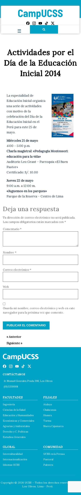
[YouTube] (40, 23)
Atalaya (47, 404)
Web (6, 287)
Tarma (47, 420)
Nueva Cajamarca (53, 426)
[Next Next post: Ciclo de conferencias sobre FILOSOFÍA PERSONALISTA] (12, 343)
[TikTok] (46, 23)
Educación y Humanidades (18, 415)
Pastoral (48, 459)
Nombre (9, 252)
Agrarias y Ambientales (16, 426)
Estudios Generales (14, 437)
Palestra (48, 464)
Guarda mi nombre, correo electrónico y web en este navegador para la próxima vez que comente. (39, 310)
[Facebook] (28, 23)
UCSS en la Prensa (54, 454)
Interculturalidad (13, 454)
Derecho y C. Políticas (15, 431)
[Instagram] (34, 23)
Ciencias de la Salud (14, 409)
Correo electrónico (17, 270)
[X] (52, 23)
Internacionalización (15, 459)
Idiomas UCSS (11, 464)
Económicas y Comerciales (18, 420)
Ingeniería (9, 404)
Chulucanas (49, 409)
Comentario (12, 229)
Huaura (47, 415)
